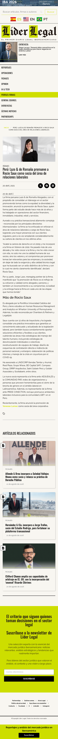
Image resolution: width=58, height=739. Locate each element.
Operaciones (7, 73)
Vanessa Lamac (10, 406)
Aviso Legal (41, 700)
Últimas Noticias (8, 111)
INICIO (6, 128)
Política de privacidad (18, 703)
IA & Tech (5, 89)
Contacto (12, 706)
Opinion (4, 83)
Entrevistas (6, 105)
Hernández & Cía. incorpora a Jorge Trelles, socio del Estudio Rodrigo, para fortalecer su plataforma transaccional (27, 528)
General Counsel (8, 100)
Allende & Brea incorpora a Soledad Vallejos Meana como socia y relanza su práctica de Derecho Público (27, 477)
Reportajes (6, 67)
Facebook (21, 706)
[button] (40, 185)
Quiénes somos (29, 700)
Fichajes (5, 78)
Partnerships (7, 116)
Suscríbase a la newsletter (37, 703)
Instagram (46, 706)
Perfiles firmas (8, 94)
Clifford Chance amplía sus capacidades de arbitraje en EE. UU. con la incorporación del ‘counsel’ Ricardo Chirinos (27, 579)
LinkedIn (36, 706)
